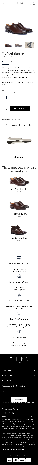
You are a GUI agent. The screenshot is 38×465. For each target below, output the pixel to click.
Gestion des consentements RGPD (13, 449)
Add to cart (20, 108)
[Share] (12, 120)
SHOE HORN (19, 156)
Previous (2, 45)
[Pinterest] (19, 120)
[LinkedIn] (13, 413)
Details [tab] (13, 62)
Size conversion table (8, 93)
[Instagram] (9, 413)
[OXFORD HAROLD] (19, 181)
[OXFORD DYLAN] (19, 205)
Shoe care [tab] (21, 62)
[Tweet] (15, 120)
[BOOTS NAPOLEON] (19, 230)
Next (36, 45)
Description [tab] (5, 62)
